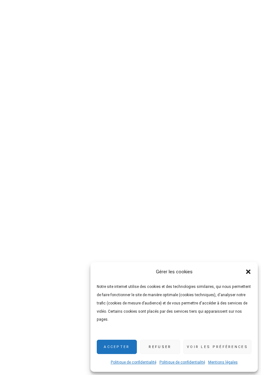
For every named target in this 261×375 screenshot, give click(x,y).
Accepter (117, 347)
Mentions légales (223, 362)
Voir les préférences (217, 347)
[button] (248, 272)
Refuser (160, 347)
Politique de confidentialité (133, 362)
